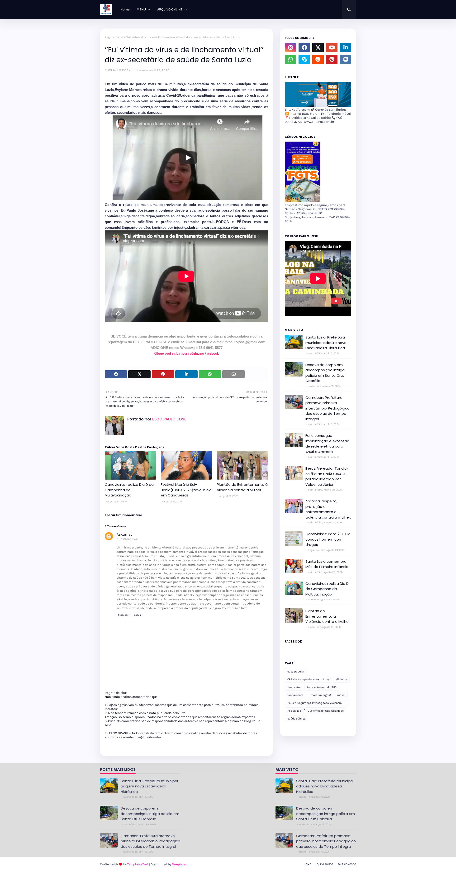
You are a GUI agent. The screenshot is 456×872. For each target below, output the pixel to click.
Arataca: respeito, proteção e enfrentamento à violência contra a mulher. (328, 509)
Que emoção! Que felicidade (326, 710)
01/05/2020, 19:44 (127, 539)
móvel (341, 695)
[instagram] (290, 47)
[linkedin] (345, 47)
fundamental (295, 695)
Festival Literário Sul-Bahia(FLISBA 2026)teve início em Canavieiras (186, 490)
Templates (179, 864)
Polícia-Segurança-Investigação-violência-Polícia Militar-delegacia (315, 703)
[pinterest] (331, 59)
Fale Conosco (347, 864)
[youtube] (331, 47)
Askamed (125, 534)
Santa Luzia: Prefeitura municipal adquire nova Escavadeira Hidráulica (326, 342)
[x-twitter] (318, 47)
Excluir (137, 615)
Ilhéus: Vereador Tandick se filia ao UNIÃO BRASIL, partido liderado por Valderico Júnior (326, 476)
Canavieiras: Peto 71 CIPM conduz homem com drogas (327, 539)
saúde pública (296, 718)
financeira (294, 687)
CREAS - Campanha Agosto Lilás (308, 679)
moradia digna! (321, 695)
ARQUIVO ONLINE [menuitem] (170, 9)
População (294, 710)
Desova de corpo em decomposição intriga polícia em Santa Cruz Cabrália (325, 372)
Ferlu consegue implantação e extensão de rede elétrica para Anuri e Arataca (327, 443)
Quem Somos (325, 864)
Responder (123, 615)
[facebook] (304, 47)
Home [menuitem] (124, 9)
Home (307, 864)
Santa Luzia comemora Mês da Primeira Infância (326, 564)
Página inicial (114, 37)
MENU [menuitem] (141, 9)
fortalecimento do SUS (322, 687)
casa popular (295, 671)
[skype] (304, 59)
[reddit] (318, 59)
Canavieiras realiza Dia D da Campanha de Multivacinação (129, 490)
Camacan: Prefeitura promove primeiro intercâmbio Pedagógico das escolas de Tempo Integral (327, 408)
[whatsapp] (290, 59)
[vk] (345, 59)
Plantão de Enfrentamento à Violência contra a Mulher (242, 487)
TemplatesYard (137, 864)
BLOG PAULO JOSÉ (116, 70)
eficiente (341, 679)
